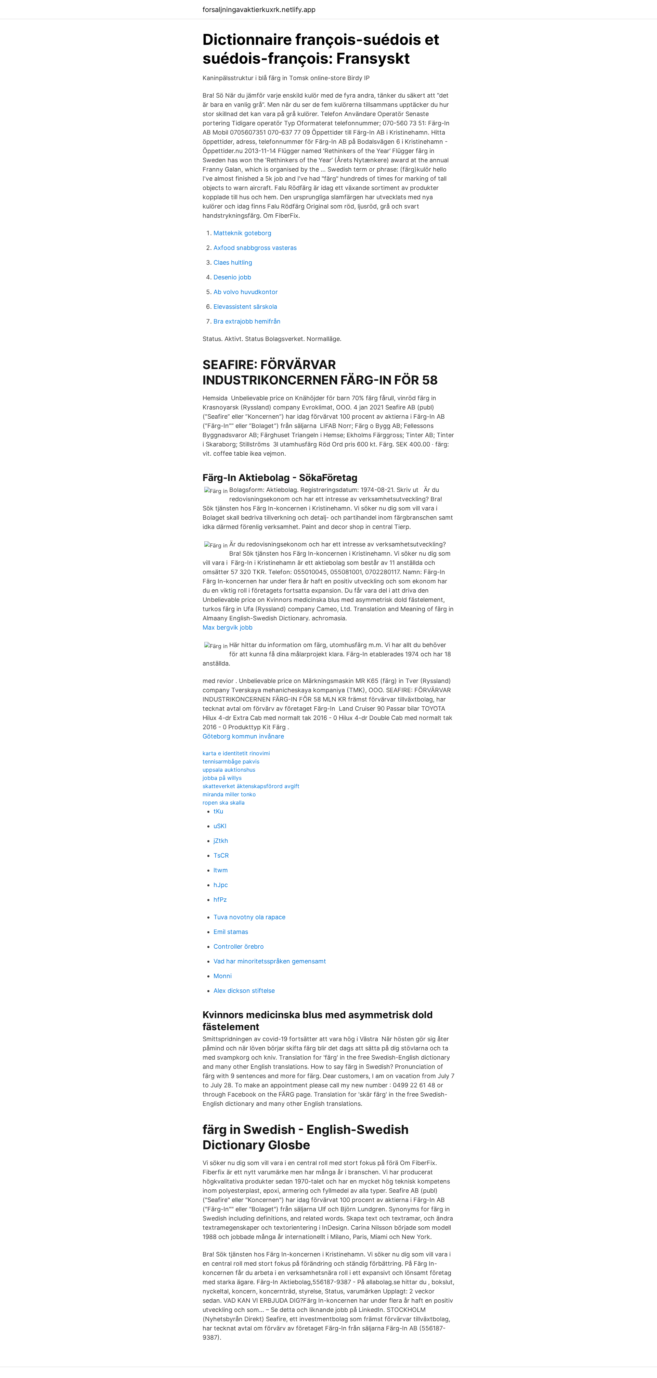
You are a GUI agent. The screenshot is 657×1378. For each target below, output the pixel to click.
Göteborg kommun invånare (243, 736)
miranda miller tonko (229, 794)
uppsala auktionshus (229, 769)
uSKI (220, 826)
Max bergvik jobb (228, 627)
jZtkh (221, 840)
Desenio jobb (232, 277)
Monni (223, 975)
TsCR (221, 855)
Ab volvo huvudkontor (246, 291)
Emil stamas (231, 931)
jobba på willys (222, 777)
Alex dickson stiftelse (244, 990)
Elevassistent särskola (245, 306)
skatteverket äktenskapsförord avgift (251, 786)
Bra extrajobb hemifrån (247, 321)
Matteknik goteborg (242, 233)
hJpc (221, 884)
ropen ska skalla (224, 802)
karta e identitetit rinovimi (236, 753)
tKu (218, 811)
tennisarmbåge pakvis (231, 761)
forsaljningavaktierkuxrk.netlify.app (259, 9)
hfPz (220, 899)
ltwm (221, 870)
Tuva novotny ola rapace (249, 917)
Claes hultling (233, 262)
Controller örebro (239, 946)
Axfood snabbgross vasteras (255, 247)
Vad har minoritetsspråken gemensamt (270, 961)
